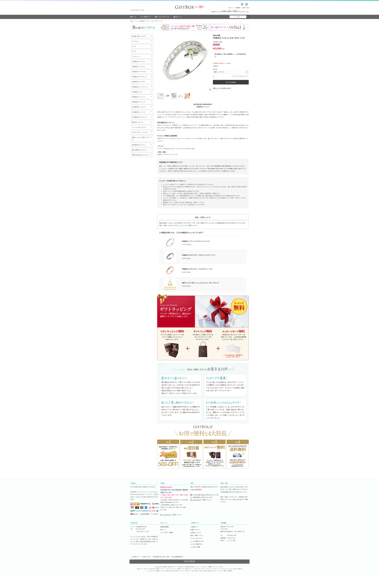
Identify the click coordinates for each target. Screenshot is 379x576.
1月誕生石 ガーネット (138, 61)
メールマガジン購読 (166, 532)
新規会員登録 (164, 527)
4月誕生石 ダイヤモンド (139, 77)
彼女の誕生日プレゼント (139, 150)
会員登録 (238, 7)
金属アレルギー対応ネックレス (141, 138)
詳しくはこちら (181, 225)
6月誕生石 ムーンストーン (140, 87)
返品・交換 (224, 483)
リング (136, 21)
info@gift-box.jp (141, 526)
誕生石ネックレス (137, 122)
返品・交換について (196, 535)
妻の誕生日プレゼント (139, 145)
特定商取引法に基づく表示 (161, 557)
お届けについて (195, 530)
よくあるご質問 (195, 547)
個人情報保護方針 (177, 557)
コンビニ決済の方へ (196, 544)
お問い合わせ (246, 7)
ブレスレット (136, 56)
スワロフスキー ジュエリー (140, 132)
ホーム (134, 17)
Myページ (178, 17)
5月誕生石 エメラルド (138, 82)
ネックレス (135, 41)
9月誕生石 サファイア (138, 102)
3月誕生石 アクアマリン (139, 72)
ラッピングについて (163, 17)
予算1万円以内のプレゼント (140, 155)
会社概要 (223, 523)
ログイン (231, 7)
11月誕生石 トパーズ (138, 112)
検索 (247, 16)
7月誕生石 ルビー (137, 92)
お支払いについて (195, 532)
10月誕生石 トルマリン (139, 107)
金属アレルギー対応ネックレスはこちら (174, 204)
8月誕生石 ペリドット (138, 97)
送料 (192, 483)
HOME (131, 21)
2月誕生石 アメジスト (138, 66)
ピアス (134, 51)
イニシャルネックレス (139, 127)
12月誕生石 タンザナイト (140, 117)
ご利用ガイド (147, 17)
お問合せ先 (134, 523)
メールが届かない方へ (197, 541)
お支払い (133, 483)
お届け (163, 483)
